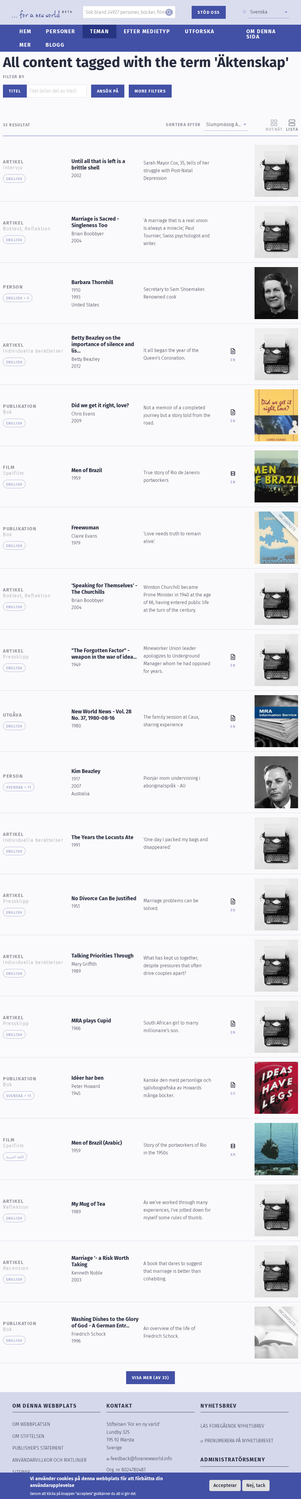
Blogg (55, 45)
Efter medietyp (147, 31)
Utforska (199, 31)
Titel (15, 91)
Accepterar (225, 1485)
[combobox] (268, 12)
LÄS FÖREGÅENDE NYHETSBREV (232, 1426)
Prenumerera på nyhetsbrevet (239, 1440)
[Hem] (42, 14)
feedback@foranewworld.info (141, 1458)
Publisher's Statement (37, 1448)
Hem (25, 31)
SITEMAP (21, 1472)
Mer (25, 45)
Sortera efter (183, 124)
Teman (99, 31)
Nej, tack (255, 1485)
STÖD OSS (209, 12)
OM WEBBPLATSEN (31, 1424)
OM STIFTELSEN (28, 1436)
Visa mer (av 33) (150, 1377)
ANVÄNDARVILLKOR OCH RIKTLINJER (49, 1460)
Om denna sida (261, 34)
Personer (60, 31)
